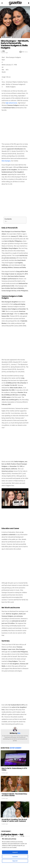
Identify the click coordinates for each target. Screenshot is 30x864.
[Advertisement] (15, 128)
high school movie (11, 103)
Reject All (15, 861)
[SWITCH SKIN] (28, 3)
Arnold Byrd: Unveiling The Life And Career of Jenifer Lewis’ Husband (14, 820)
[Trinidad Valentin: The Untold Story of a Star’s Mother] (15, 784)
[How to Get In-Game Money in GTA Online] (15, 758)
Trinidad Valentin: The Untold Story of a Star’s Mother (14, 795)
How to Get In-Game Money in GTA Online (14, 769)
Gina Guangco (6, 161)
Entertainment (15, 748)
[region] (15, 850)
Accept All (15, 852)
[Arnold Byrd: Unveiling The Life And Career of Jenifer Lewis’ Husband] (15, 809)
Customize (15, 856)
